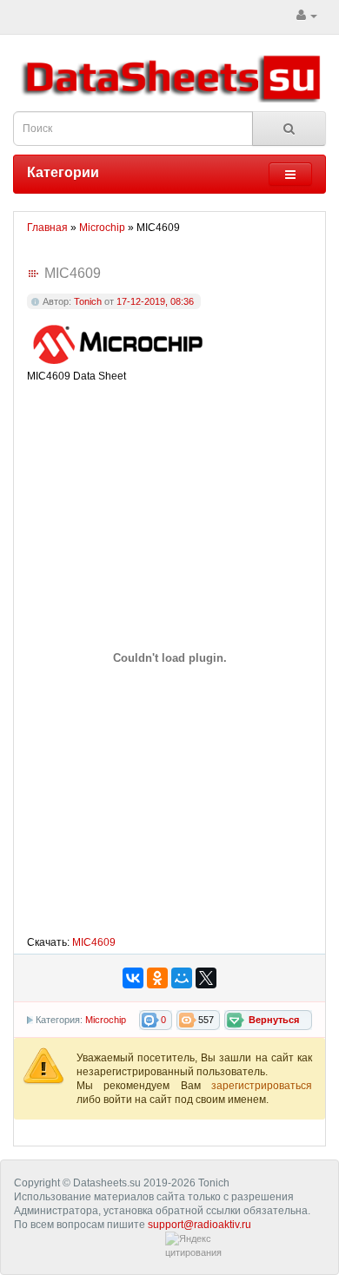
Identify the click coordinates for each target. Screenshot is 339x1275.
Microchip (105, 1019)
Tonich (88, 301)
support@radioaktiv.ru (199, 1225)
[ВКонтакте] (133, 978)
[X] (206, 978)
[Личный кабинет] (306, 16)
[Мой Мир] (181, 978)
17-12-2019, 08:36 (155, 301)
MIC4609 (94, 942)
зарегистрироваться (261, 1086)
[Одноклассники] (157, 978)
